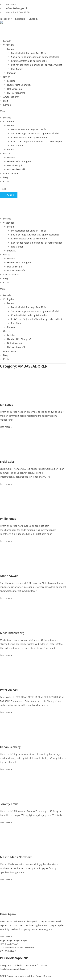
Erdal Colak (7, 462)
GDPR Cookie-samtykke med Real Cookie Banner (25, 976)
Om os (6, 76)
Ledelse (11, 80)
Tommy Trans (9, 804)
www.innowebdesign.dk (17, 969)
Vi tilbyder (8, 44)
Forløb (10, 49)
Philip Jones (8, 519)
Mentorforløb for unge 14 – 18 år (28, 52)
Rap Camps (17, 68)
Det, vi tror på (14, 88)
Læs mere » (6, 426)
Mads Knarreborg (12, 633)
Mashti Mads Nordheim (16, 857)
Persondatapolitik (14, 958)
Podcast (11, 72)
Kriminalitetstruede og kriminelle (29, 60)
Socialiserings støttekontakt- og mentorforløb (35, 56)
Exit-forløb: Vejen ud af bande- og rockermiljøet (36, 64)
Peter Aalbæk (9, 690)
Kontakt (7, 104)
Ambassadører (11, 96)
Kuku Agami (8, 914)
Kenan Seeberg (10, 747)
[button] (33, 111)
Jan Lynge (6, 404)
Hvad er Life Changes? (19, 84)
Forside (7, 40)
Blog (5, 100)
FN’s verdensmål (16, 92)
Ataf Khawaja (9, 576)
